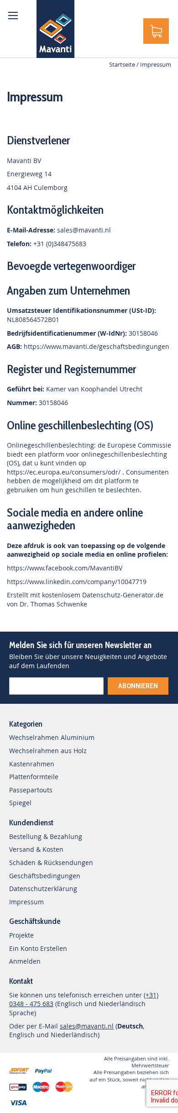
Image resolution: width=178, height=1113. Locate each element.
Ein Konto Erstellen (38, 948)
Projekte (21, 935)
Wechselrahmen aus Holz (48, 750)
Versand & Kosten (36, 849)
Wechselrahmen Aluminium (51, 737)
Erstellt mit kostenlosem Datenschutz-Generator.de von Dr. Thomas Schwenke (85, 599)
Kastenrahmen (31, 764)
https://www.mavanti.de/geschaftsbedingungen (96, 346)
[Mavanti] (55, 29)
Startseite (122, 64)
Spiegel (20, 802)
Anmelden (25, 961)
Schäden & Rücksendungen (51, 862)
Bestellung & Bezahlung (45, 836)
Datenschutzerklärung (43, 888)
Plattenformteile (33, 776)
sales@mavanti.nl (84, 230)
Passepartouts (30, 790)
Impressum (26, 901)
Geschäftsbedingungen (44, 875)
